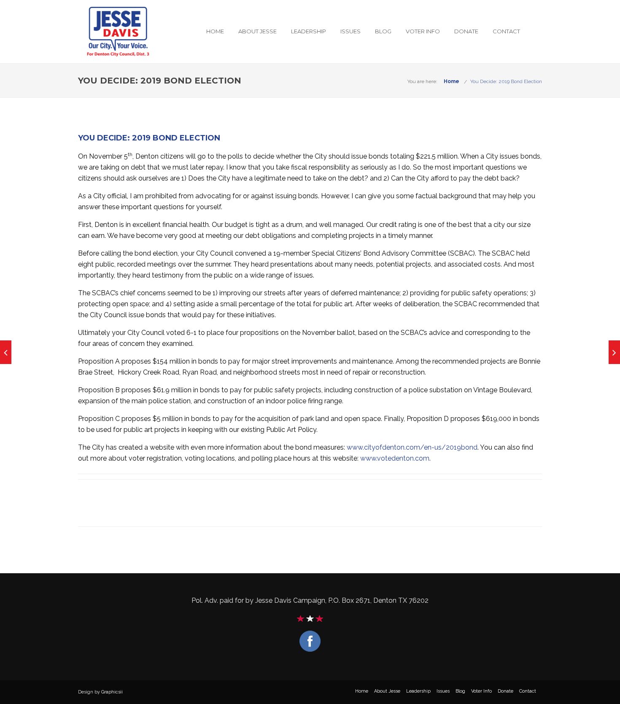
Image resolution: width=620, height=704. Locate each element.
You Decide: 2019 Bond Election (506, 81)
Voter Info (423, 31)
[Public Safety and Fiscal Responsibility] (5, 352)
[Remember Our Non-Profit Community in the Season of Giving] (614, 352)
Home (215, 31)
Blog (383, 31)
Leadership (308, 31)
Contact (506, 31)
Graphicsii (112, 692)
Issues (350, 31)
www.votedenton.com (394, 458)
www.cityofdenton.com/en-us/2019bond (412, 447)
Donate (466, 31)
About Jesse (257, 31)
